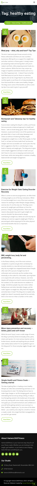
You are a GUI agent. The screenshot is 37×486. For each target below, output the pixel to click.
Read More (6, 92)
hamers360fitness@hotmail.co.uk (14, 472)
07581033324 (8, 469)
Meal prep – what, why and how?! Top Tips (18, 51)
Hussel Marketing (27, 483)
